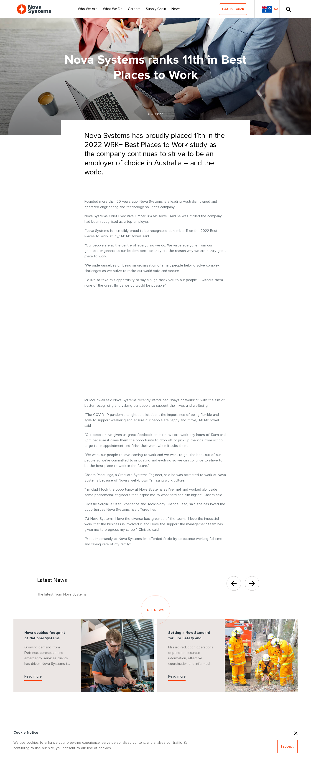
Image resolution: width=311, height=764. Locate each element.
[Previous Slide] (234, 583)
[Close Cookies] (296, 732)
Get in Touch (233, 9)
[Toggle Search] (288, 9)
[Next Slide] (252, 583)
